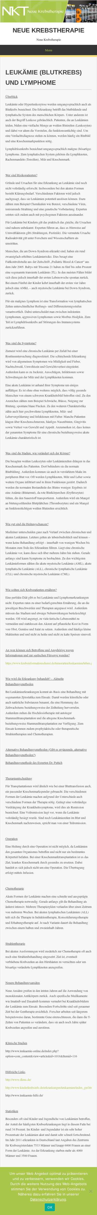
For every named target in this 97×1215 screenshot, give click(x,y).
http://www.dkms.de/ (18, 1079)
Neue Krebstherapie (48, 30)
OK (49, 1207)
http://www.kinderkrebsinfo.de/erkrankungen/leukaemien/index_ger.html (49, 1087)
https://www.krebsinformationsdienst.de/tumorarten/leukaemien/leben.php (50, 663)
